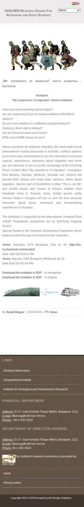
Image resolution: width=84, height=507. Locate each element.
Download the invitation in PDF (22, 272)
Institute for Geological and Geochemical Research (36, 389)
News (53, 312)
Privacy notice (12, 482)
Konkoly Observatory (17, 370)
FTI (47, 312)
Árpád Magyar (15, 312)
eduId (7, 473)
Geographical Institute (17, 380)
